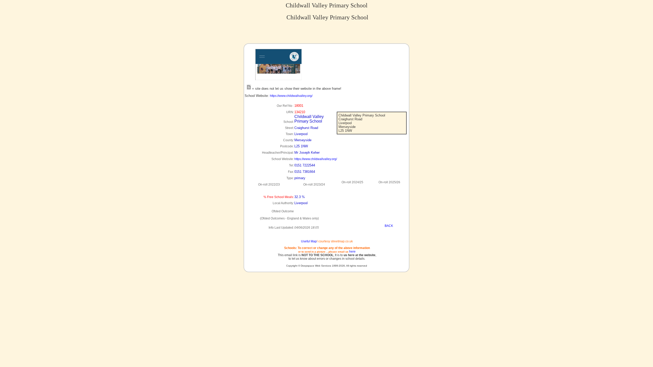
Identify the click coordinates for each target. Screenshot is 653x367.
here (352, 251)
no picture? (289, 78)
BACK (389, 226)
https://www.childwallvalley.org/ (291, 96)
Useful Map (309, 241)
